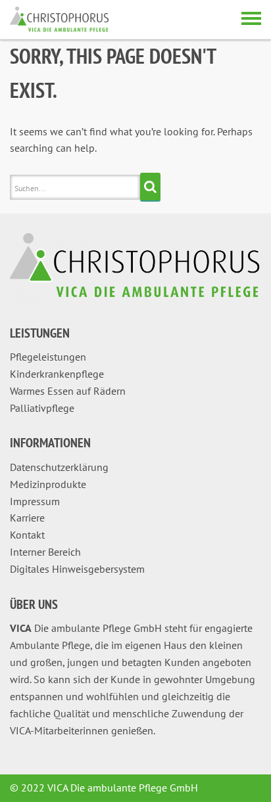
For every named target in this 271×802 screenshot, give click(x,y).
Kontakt (27, 534)
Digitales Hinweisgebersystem (77, 568)
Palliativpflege (42, 407)
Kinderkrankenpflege (57, 373)
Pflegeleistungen (48, 356)
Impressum (35, 501)
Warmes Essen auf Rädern (68, 390)
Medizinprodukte (48, 484)
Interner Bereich (45, 551)
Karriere (27, 517)
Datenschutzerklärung (59, 467)
